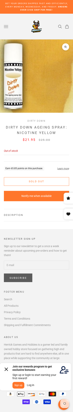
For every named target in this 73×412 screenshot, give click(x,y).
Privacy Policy (12, 312)
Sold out (36, 181)
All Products (11, 305)
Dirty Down (36, 121)
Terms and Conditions (17, 318)
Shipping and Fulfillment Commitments (27, 325)
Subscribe (18, 277)
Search (8, 299)
